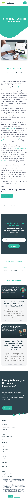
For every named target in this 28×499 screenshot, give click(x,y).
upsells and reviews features (9, 140)
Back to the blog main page (14, 261)
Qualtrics (20, 87)
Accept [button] (10, 496)
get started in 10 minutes (19, 148)
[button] (6, 72)
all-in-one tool (11, 128)
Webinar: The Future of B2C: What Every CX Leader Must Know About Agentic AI (14, 304)
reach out (3, 160)
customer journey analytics (14, 138)
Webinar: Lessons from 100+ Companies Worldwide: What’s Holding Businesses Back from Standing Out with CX (14, 345)
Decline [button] (17, 496)
